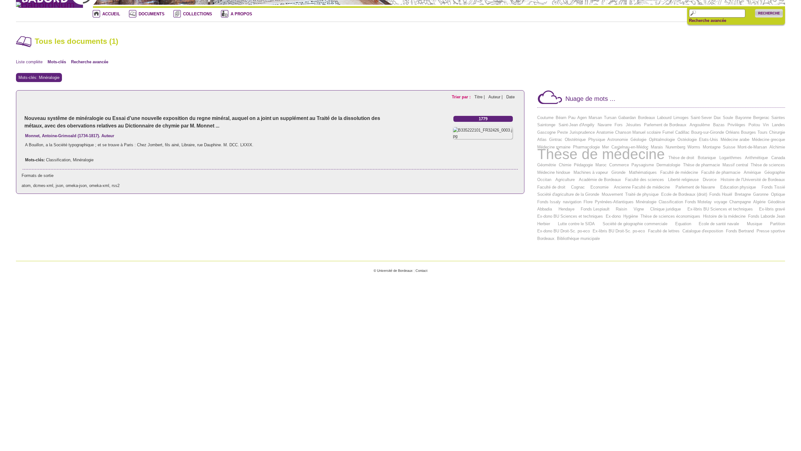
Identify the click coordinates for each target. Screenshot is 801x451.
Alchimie (777, 147)
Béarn (561, 117)
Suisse (729, 147)
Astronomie (617, 139)
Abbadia (544, 209)
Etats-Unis (708, 139)
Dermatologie (668, 165)
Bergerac (761, 117)
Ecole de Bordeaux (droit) (684, 194)
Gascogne (546, 132)
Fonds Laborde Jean (766, 216)
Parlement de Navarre (695, 187)
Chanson (623, 132)
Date (510, 97)
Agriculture (565, 179)
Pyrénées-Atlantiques (614, 202)
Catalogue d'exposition (702, 231)
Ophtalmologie (662, 139)
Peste (562, 132)
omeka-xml (99, 185)
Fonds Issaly (549, 202)
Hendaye (566, 209)
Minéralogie (83, 160)
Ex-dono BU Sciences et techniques (570, 216)
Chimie (565, 165)
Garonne (760, 194)
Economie (599, 187)
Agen (582, 117)
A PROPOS (241, 14)
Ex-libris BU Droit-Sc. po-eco (619, 231)
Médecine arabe (735, 139)
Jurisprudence (582, 132)
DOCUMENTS (152, 14)
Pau (571, 117)
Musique (754, 223)
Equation (683, 223)
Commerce (619, 165)
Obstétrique (575, 139)
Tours (763, 132)
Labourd (664, 117)
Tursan (610, 117)
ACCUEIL (111, 14)
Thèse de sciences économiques (670, 216)
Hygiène (630, 216)
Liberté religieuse (683, 179)
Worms (693, 147)
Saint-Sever (701, 117)
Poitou (754, 124)
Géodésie (776, 202)
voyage (720, 202)
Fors (619, 124)
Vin (766, 124)
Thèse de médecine (601, 154)
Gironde (618, 172)
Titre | (480, 97)
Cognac (578, 187)
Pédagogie (583, 165)
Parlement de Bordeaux (665, 124)
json (59, 185)
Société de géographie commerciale (635, 223)
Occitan (544, 179)
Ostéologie (687, 139)
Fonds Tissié (773, 187)
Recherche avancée (707, 21)
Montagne (712, 147)
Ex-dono (613, 216)
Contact (421, 270)
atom (26, 185)
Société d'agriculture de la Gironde (568, 194)
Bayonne (743, 117)
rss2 (116, 185)
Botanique (707, 157)
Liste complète (29, 62)
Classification (58, 160)
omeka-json (76, 185)
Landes (778, 124)
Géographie (774, 172)
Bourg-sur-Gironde (707, 132)
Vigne (639, 209)
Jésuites (633, 124)
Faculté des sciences (644, 179)
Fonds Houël (720, 194)
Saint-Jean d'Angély (576, 124)
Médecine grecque (768, 139)
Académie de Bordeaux (600, 179)
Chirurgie (777, 132)
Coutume (545, 117)
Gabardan (627, 117)
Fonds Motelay (698, 202)
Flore (588, 202)
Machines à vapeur (591, 172)
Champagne (740, 202)
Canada (778, 157)
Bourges (748, 132)
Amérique (752, 172)
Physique (596, 139)
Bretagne (743, 194)
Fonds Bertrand (740, 231)
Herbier (543, 223)
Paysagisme (642, 165)
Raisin (621, 209)
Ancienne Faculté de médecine (642, 187)
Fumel (668, 132)
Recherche (769, 13)
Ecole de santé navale (719, 223)
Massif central (735, 165)
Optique (778, 194)
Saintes (778, 117)
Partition (777, 223)
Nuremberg (675, 147)
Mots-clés (57, 62)
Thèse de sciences (768, 165)
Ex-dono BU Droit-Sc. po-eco (563, 231)
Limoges (681, 117)
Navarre (605, 124)
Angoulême (700, 124)
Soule (728, 117)
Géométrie (546, 165)
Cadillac (682, 132)
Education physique (738, 187)
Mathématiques (643, 172)
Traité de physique (642, 194)
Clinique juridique (665, 209)
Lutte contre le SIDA (576, 223)
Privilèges (736, 124)
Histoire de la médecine (724, 216)
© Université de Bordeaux (393, 270)
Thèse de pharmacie (701, 165)
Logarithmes (730, 157)
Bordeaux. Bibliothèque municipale (568, 238)
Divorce (710, 179)
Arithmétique (756, 157)
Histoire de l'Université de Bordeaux (753, 179)
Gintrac (555, 139)
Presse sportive (771, 231)
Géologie (638, 139)
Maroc (601, 165)
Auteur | (496, 97)
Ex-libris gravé (772, 209)
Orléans (733, 132)
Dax (717, 117)
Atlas (542, 139)
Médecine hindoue (553, 172)
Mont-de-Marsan (752, 147)
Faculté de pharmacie (720, 172)
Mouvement (612, 194)
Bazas (719, 124)
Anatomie (605, 132)
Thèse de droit (681, 157)
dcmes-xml (43, 185)
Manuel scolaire (646, 132)
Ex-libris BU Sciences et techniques (720, 209)
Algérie (759, 202)
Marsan (595, 117)
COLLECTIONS (197, 14)
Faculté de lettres (664, 231)
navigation (572, 202)
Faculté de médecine (679, 172)
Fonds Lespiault (595, 209)
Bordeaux (646, 117)
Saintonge (546, 124)
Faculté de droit (551, 187)
